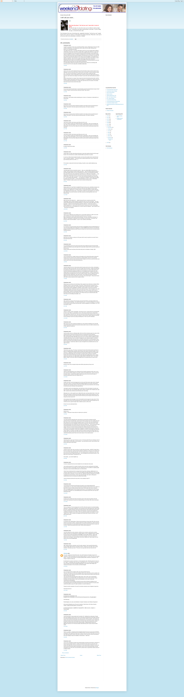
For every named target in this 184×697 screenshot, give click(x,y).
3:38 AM (65, 65)
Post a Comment (65, 652)
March (109, 135)
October (109, 129)
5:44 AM (65, 480)
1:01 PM (65, 526)
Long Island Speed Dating (112, 91)
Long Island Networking (111, 99)
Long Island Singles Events (112, 102)
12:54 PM (65, 209)
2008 (108, 122)
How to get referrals (110, 92)
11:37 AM (65, 194)
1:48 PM (65, 261)
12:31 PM (65, 626)
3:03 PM (65, 231)
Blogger (97, 687)
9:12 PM (65, 549)
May (109, 132)
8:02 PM (65, 327)
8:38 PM (65, 344)
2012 (108, 115)
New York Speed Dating (111, 96)
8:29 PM (65, 515)
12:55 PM (65, 251)
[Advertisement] (72, 670)
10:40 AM (65, 376)
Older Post (99, 655)
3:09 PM (65, 83)
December (110, 127)
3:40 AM (65, 637)
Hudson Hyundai (110, 110)
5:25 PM (65, 108)
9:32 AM (65, 610)
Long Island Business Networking (113, 101)
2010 (108, 119)
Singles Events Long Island (120, 119)
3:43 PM (65, 147)
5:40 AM (65, 414)
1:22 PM (65, 366)
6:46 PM (65, 444)
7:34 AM (65, 278)
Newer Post (63, 655)
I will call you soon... (110, 139)
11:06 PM (65, 566)
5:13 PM (65, 91)
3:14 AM (65, 295)
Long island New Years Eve (112, 89)
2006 (108, 125)
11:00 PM (65, 493)
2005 (108, 142)
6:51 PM (65, 306)
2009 (108, 120)
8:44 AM (65, 181)
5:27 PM (65, 128)
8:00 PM (65, 405)
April (109, 134)
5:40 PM (65, 458)
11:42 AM (65, 434)
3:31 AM (65, 358)
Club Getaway (109, 148)
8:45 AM (65, 240)
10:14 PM (65, 501)
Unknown (65, 553)
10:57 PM (65, 590)
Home (81, 655)
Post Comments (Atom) (70, 657)
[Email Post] (75, 39)
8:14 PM (65, 221)
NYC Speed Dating (110, 98)
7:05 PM (65, 539)
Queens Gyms (109, 94)
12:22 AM (65, 318)
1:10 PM (65, 650)
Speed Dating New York (111, 95)
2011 (108, 117)
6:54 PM (65, 164)
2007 (108, 124)
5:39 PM (65, 100)
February (110, 137)
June (109, 130)
